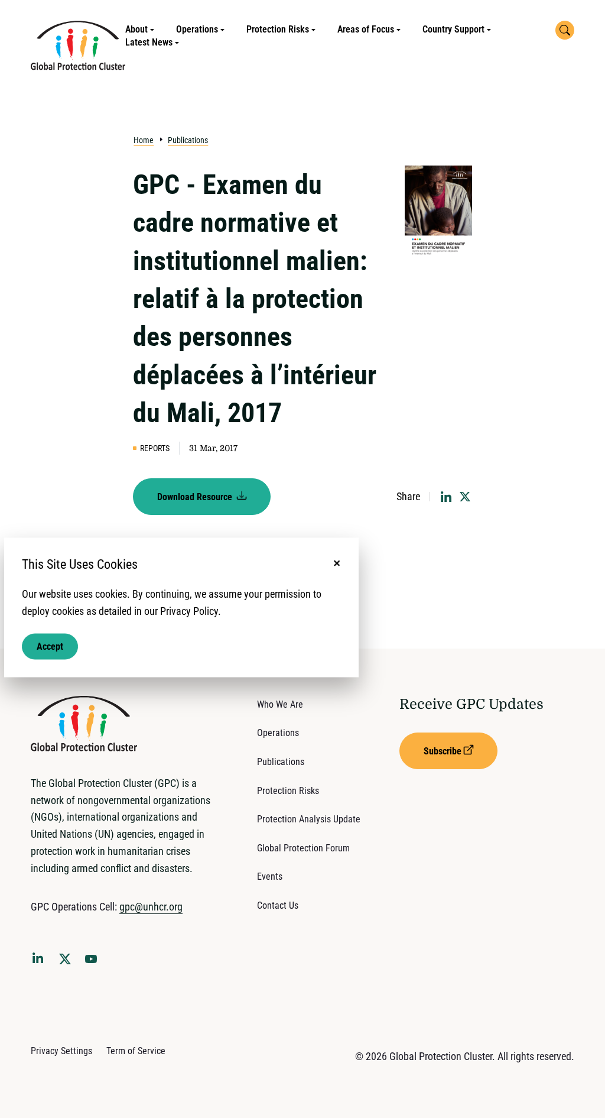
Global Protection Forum (303, 848)
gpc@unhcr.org (151, 906)
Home (144, 140)
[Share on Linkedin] (446, 497)
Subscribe (442, 751)
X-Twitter (67, 962)
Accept (50, 646)
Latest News (149, 42)
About (136, 29)
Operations (197, 29)
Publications (188, 140)
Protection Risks (277, 29)
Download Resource (196, 497)
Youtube (94, 962)
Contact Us (277, 905)
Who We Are (280, 704)
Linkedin (40, 960)
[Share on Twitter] (465, 497)
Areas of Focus (365, 29)
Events (269, 876)
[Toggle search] (564, 30)
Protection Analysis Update (308, 819)
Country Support (453, 29)
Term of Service (135, 1051)
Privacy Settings (61, 1051)
